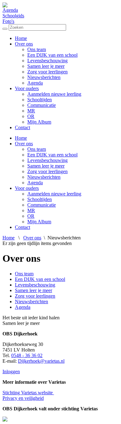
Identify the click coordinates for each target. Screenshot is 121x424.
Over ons (24, 43)
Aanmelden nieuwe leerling (54, 94)
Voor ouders (27, 88)
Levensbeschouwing (47, 60)
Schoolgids (13, 15)
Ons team (36, 49)
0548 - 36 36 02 (27, 355)
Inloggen (11, 371)
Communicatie (41, 105)
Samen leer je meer (46, 66)
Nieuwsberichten (43, 77)
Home (21, 38)
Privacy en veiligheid (23, 398)
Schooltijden (39, 99)
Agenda (10, 10)
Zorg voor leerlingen (47, 71)
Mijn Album (39, 122)
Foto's (8, 21)
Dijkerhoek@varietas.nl (41, 361)
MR (31, 110)
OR (30, 116)
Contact (22, 127)
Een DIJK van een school (52, 55)
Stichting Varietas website (28, 392)
